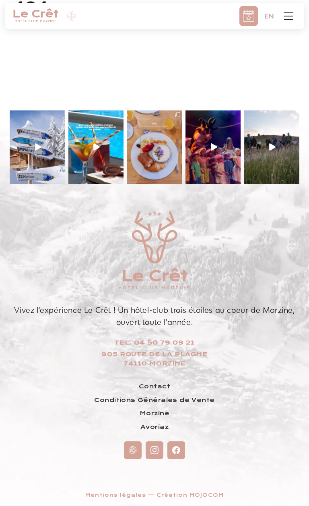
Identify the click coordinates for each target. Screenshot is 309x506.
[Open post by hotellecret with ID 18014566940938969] (37, 147)
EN (269, 16)
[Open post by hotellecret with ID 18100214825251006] (154, 147)
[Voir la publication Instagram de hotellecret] (60, 179)
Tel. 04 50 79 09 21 (154, 342)
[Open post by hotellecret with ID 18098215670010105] (96, 147)
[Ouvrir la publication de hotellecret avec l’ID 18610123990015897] (271, 147)
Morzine (154, 413)
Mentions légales (115, 495)
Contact (154, 386)
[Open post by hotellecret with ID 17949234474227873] (213, 147)
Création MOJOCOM (190, 495)
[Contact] (133, 450)
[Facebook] (176, 450)
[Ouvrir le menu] (288, 16)
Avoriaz (154, 427)
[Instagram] (154, 450)
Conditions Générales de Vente (154, 400)
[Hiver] (71, 16)
